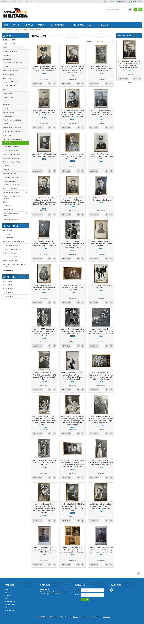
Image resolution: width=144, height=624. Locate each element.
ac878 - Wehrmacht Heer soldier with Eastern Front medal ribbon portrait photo (44, 112)
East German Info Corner (10, 219)
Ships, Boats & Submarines (11, 154)
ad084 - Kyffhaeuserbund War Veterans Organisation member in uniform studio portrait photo (44, 68)
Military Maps (7, 78)
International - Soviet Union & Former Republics (14, 265)
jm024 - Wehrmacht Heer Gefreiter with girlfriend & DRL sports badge (72, 287)
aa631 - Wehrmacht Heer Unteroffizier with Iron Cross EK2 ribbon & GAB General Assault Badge (44, 376)
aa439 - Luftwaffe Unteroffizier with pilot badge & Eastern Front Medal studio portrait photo (101, 506)
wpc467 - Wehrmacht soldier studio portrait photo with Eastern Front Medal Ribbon (44, 550)
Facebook (111, 590)
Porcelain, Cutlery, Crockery (11, 162)
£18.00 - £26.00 (8, 289)
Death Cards (7, 59)
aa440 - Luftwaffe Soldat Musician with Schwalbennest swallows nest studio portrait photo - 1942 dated (73, 507)
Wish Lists (122, 2)
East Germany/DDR (9, 40)
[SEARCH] (130, 10)
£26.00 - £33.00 (8, 292)
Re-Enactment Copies (9, 173)
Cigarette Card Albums (10, 51)
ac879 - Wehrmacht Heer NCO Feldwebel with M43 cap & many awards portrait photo (100, 68)
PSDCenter (106, 617)
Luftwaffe (5, 108)
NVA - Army (6, 234)
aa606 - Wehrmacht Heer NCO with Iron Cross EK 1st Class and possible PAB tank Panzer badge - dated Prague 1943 (101, 419)
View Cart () (135, 2)
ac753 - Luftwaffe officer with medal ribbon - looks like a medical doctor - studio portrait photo (101, 113)
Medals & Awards (8, 74)
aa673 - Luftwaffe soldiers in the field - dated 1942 (101, 286)
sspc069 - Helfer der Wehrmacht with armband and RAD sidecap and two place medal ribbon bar (101, 550)
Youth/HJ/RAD (7, 116)
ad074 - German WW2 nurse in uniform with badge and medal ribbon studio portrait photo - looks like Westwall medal (72, 69)
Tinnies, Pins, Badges (9, 181)
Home (6, 29)
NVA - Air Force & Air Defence (12, 257)
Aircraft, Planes (7, 135)
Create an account (31, 2)
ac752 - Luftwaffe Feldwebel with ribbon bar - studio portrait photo (44, 155)
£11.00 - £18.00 (8, 285)
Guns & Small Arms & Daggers (12, 139)
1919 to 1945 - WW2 (15, 29)
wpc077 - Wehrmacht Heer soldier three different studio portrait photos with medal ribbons (72, 550)
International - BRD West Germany (13, 241)
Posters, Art (6, 169)
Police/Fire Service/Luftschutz (12, 120)
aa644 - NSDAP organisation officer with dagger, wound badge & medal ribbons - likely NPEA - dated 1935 (44, 332)
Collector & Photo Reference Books (11, 214)
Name (77, 590)
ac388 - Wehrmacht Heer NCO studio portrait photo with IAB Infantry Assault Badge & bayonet (44, 243)
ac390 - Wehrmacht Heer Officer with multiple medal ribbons (101, 199)
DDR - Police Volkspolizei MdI (12, 245)
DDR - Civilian (7, 230)
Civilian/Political (8, 97)
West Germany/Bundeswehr (11, 192)
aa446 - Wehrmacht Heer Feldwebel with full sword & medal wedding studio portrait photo (101, 462)
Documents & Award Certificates (13, 63)
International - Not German (11, 158)
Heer (4, 101)
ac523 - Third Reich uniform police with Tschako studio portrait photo (101, 156)
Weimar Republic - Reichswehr (12, 128)
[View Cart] (140, 9)
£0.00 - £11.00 (7, 281)
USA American (7, 206)
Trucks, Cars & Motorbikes (11, 150)
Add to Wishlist (49, 83)
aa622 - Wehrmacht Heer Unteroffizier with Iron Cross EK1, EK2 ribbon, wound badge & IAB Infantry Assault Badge (101, 376)
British (5, 202)
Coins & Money (7, 55)
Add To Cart (37, 84)
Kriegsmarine (7, 105)
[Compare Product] (135, 9)
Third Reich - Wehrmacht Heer (12, 249)
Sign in (22, 2)
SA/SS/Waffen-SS (8, 112)
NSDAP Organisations (10, 124)
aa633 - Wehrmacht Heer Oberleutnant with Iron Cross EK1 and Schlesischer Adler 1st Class (101, 331)
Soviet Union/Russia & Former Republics (12, 197)
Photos (25, 29)
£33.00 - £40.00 (8, 296)
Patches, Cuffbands (9, 86)
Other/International (8, 209)
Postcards (6, 166)
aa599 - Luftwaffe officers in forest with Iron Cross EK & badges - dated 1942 (44, 462)
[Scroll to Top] (139, 574)
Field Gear (6, 66)
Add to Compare (54, 83)
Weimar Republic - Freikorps (11, 131)
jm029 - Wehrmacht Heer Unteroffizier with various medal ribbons (101, 243)
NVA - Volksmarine (8, 238)
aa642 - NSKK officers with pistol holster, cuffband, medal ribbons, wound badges (72, 331)
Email (77, 594)
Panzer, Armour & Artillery (11, 147)
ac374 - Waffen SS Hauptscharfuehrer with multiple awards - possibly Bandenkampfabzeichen (72, 244)
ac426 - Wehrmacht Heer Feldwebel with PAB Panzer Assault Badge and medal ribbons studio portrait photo (72, 201)
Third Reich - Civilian (9, 253)
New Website (44, 589)
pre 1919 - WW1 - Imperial (11, 188)
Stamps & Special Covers (10, 177)
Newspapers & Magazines (11, 82)
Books (5, 47)
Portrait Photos (7, 93)
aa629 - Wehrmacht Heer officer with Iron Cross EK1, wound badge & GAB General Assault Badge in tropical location (72, 376)
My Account (15, 2)
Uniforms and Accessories (11, 185)
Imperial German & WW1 (10, 261)
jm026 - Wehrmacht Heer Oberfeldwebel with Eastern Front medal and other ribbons (44, 287)
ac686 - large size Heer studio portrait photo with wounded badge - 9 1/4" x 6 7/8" (72, 156)
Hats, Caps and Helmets (10, 70)
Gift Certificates (6, 2)
